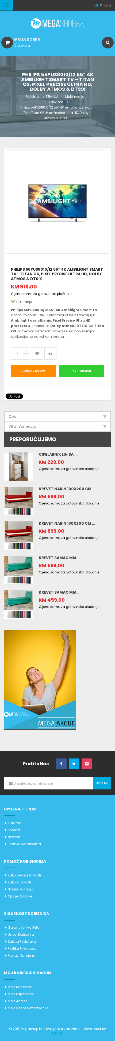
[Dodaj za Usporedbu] (50, 353)
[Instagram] (87, 764)
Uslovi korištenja (21, 934)
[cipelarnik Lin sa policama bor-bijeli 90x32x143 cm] (18, 466)
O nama (14, 823)
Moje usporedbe (21, 994)
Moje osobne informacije (28, 1008)
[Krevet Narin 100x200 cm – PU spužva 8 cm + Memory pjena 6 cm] (18, 501)
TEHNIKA (52, 96)
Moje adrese (17, 1001)
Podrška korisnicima (24, 844)
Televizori (55, 102)
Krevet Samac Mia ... (59, 557)
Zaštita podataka (22, 941)
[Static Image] (40, 679)
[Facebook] (61, 764)
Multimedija (75, 96)
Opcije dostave (20, 896)
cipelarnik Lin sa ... (58, 454)
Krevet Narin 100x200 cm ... (67, 489)
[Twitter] (74, 764)
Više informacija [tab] (23, 426)
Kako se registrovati (24, 875)
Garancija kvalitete (23, 927)
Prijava (105, 5)
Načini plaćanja (20, 889)
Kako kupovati (19, 882)
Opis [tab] (13, 416)
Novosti (14, 837)
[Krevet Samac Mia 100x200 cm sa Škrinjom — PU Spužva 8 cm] (18, 604)
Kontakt (14, 830)
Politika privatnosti (22, 948)
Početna (32, 96)
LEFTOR (57, 1033)
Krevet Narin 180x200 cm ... (67, 523)
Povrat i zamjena (21, 955)
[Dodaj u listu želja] (37, 353)
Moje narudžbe (20, 987)
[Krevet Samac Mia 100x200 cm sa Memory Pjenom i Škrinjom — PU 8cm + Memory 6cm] (18, 569)
